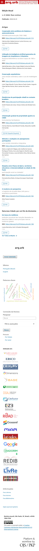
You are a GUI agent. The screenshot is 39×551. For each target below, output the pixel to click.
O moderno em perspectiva (15, 191)
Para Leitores (7, 492)
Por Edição (8, 337)
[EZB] (10, 410)
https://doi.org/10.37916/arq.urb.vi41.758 (20, 123)
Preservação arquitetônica (19, 76)
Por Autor (8, 340)
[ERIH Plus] (10, 369)
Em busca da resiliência (17, 218)
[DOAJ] (10, 394)
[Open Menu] (2, 2)
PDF (6, 49)
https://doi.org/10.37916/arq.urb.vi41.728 (20, 175)
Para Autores (7, 495)
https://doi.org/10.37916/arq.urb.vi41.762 (20, 196)
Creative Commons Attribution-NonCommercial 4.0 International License (18, 527)
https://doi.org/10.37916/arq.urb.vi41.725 (20, 102)
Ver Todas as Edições (8, 236)
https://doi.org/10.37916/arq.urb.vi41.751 (20, 63)
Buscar (6, 330)
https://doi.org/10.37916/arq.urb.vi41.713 (20, 38)
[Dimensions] (10, 374)
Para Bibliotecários (8, 498)
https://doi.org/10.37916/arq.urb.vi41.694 (20, 146)
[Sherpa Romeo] (10, 388)
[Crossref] (10, 425)
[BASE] (10, 383)
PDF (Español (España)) (12, 133)
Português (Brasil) (9, 269)
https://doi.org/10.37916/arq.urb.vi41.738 (20, 224)
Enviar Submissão (10, 257)
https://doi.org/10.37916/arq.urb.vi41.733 (20, 81)
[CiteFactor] (10, 401)
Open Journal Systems (10, 507)
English (5, 272)
